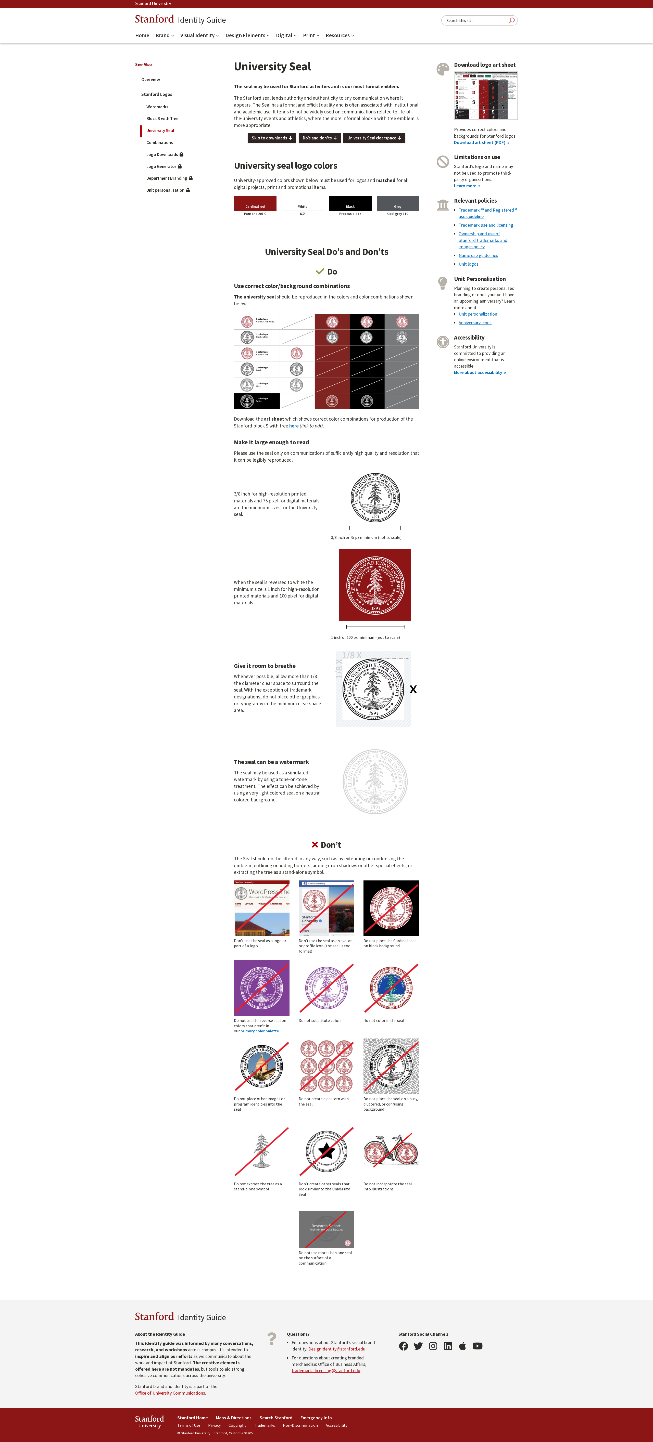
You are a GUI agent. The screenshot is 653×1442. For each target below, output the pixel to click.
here (294, 426)
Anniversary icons (475, 323)
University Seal (160, 130)
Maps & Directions (234, 1418)
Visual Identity (197, 35)
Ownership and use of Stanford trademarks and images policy (483, 240)
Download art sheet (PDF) (480, 142)
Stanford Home (192, 1418)
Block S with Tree (162, 118)
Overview (150, 79)
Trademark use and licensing (486, 225)
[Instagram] (433, 1346)
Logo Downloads (163, 154)
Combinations (159, 142)
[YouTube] (477, 1346)
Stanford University (153, 4)
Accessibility (336, 1425)
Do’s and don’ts (317, 138)
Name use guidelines (478, 255)
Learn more (465, 186)
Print (309, 35)
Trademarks (264, 1425)
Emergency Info (316, 1418)
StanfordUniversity (149, 1423)
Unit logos (469, 264)
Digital (284, 35)
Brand (163, 35)
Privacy (214, 1425)
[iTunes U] (463, 1346)
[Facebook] (403, 1346)
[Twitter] (418, 1346)
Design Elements (245, 35)
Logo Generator (162, 166)
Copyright (237, 1425)
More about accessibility (478, 372)
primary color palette (260, 1030)
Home (142, 35)
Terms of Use (188, 1425)
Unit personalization (166, 190)
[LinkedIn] (448, 1346)
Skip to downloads (269, 138)
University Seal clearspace (371, 138)
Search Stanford (276, 1418)
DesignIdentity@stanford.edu (336, 1349)
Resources (338, 35)
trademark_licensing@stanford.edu (326, 1370)
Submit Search (512, 20)
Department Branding (167, 178)
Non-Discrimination (300, 1425)
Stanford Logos (156, 94)
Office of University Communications (170, 1393)
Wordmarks (157, 107)
